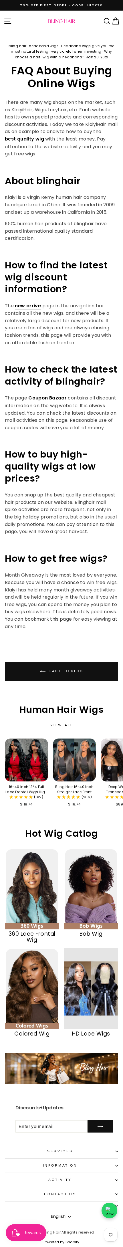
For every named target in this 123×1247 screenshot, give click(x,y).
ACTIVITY (60, 1179)
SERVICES (60, 1151)
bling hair (17, 45)
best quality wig (24, 139)
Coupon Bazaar (47, 398)
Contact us (60, 1194)
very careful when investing (76, 51)
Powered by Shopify (62, 1242)
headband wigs (44, 45)
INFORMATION (60, 1165)
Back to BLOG (66, 671)
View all (61, 725)
